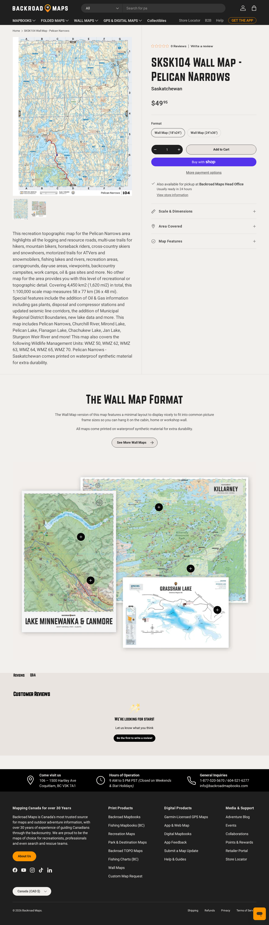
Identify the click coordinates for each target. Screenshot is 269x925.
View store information (172, 195)
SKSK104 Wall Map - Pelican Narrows (46, 31)
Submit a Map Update (181, 851)
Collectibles (156, 20)
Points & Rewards (239, 842)
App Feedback (175, 842)
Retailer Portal (237, 851)
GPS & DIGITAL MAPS (121, 20)
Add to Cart (221, 149)
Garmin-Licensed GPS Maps (186, 817)
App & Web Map (176, 825)
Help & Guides (175, 859)
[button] (254, 8)
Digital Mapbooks (177, 834)
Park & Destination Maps (127, 842)
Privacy (225, 910)
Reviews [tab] (19, 675)
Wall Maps (116, 868)
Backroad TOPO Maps (125, 851)
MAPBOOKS (22, 20)
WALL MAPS (84, 20)
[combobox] (153, 8)
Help (220, 20)
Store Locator (189, 20)
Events (231, 825)
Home (16, 31)
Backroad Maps (32, 910)
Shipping (193, 910)
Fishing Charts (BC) (123, 859)
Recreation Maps (121, 834)
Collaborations (237, 834)
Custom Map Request (125, 876)
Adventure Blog (238, 817)
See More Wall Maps (131, 442)
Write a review (202, 46)
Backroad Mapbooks (124, 817)
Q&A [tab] (33, 675)
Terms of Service (246, 910)
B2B (208, 20)
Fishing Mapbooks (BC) (126, 825)
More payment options (204, 172)
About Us (24, 856)
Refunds (210, 910)
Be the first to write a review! (134, 738)
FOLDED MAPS (53, 20)
